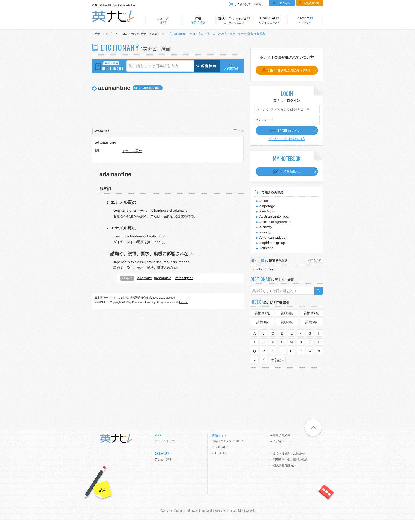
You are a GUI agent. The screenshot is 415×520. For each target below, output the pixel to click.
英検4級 (287, 322)
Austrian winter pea (274, 216)
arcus (263, 201)
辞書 (198, 20)
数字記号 (277, 360)
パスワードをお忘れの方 (286, 139)
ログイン (285, 3)
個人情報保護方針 (284, 465)
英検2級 (287, 313)
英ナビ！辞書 (163, 459)
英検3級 (262, 322)
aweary (264, 232)
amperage (267, 206)
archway (265, 227)
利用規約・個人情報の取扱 (290, 459)
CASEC (217, 453)
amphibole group (272, 243)
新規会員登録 (311, 3)
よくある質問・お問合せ (249, 4)
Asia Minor (267, 211)
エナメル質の (132, 151)
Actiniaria (266, 248)
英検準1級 (262, 313)
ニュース (163, 20)
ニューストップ (165, 441)
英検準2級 (311, 313)
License (170, 297)
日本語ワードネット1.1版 (110, 297)
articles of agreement (275, 222)
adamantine (105, 142)
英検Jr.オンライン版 (226, 441)
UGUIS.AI (218, 447)
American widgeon (273, 237)
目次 (241, 131)
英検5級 (311, 322)
